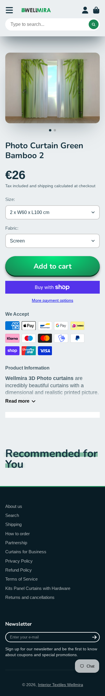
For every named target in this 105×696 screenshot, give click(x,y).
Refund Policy (18, 569)
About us (13, 506)
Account (85, 10)
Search (12, 515)
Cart (96, 10)
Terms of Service (21, 579)
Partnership (16, 542)
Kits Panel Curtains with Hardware (37, 588)
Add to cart (52, 266)
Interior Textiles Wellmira (60, 684)
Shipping (13, 524)
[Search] (94, 24)
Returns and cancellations (30, 597)
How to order (17, 533)
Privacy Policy (19, 560)
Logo (36, 10)
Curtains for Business (25, 551)
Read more (17, 401)
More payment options (52, 300)
